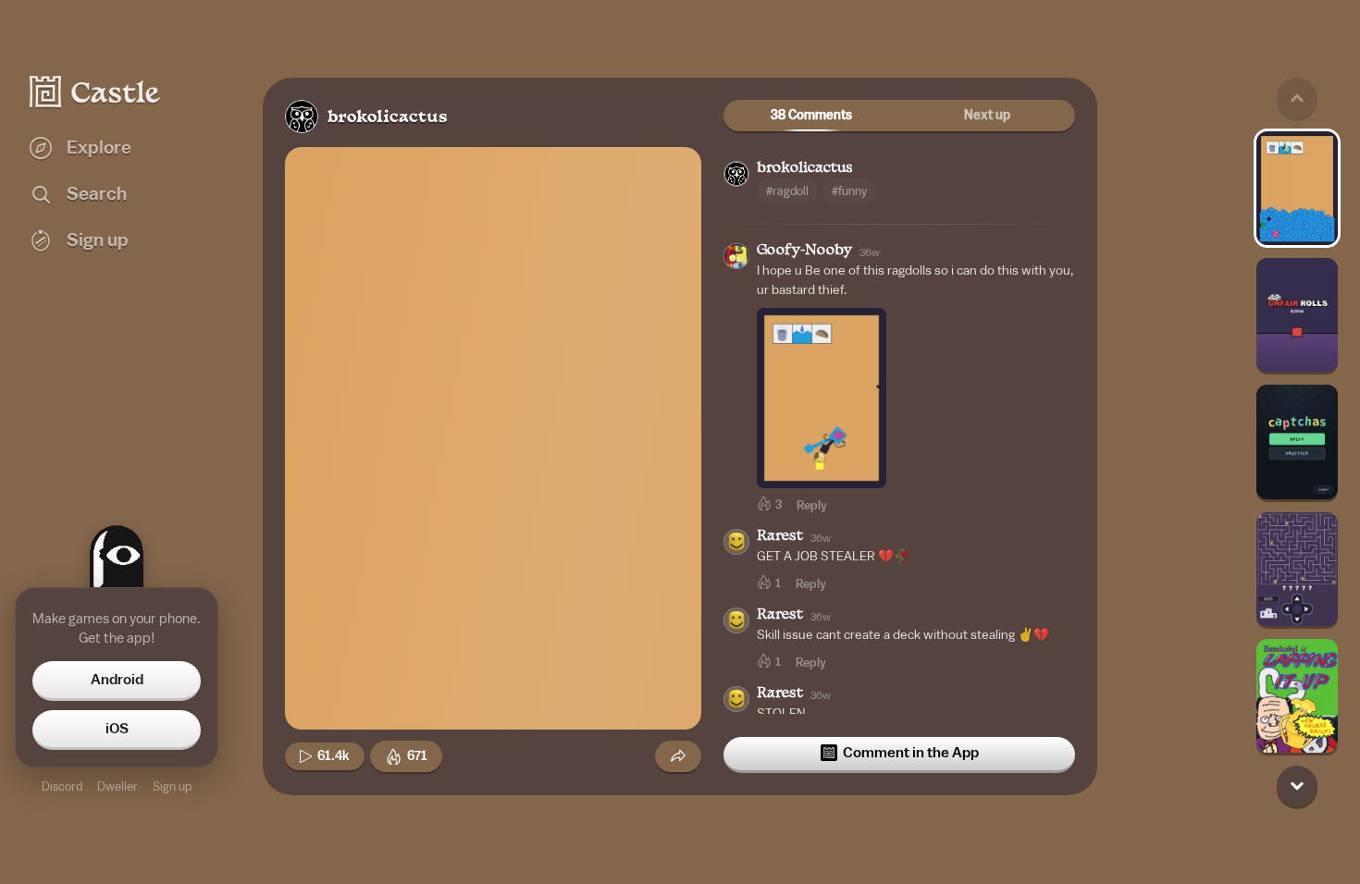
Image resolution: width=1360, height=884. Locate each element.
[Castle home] (95, 91)
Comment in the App (911, 752)
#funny (849, 191)
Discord (62, 786)
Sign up (172, 786)
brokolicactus (387, 118)
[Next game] (1297, 786)
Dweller (117, 786)
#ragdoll (787, 191)
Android (117, 679)
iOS (117, 728)
